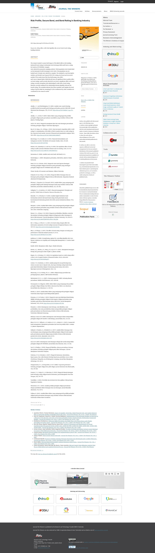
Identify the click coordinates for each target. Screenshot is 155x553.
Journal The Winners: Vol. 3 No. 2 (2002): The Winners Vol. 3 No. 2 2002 (70, 422)
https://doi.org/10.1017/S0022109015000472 (48, 135)
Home (32, 16)
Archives (87, 11)
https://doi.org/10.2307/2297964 (39, 143)
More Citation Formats (87, 89)
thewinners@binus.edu (44, 547)
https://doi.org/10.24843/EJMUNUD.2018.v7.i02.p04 (44, 219)
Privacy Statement (109, 32)
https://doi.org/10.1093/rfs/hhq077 (40, 259)
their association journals (101, 530)
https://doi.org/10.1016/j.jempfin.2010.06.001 (47, 227)
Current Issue (78, 11)
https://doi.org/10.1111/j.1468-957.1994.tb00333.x (44, 150)
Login (122, 1)
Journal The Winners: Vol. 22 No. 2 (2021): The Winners (79, 447)
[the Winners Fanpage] (113, 215)
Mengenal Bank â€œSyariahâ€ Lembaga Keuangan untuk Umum (59, 442)
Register (116, 1)
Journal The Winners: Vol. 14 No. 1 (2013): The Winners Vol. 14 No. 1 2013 (54, 440)
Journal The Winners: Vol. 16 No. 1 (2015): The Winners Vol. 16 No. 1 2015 (59, 419)
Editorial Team (107, 20)
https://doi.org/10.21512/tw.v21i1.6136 (43, 43)
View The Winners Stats (82, 548)
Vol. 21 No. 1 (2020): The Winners (51, 16)
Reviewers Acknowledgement (112, 38)
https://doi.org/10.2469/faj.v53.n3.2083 (41, 234)
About (105, 11)
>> (42, 450)
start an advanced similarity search (47, 454)
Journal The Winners (69, 9)
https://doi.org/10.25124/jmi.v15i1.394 (54, 303)
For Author (106, 26)
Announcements (96, 11)
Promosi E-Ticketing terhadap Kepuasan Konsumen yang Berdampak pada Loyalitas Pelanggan (71, 439)
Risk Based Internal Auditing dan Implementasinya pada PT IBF (59, 432)
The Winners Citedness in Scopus (113, 41)
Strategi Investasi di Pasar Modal (111, 114)
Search (111, 1)
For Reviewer (107, 29)
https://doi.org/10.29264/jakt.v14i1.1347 (41, 338)
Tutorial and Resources (110, 23)
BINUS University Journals (117, 11)
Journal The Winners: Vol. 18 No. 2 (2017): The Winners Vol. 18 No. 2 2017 (76, 430)
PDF (83, 57)
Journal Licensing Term (110, 35)
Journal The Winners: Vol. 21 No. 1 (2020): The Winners (82, 414)
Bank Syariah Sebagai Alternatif (51, 435)
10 (40, 450)
